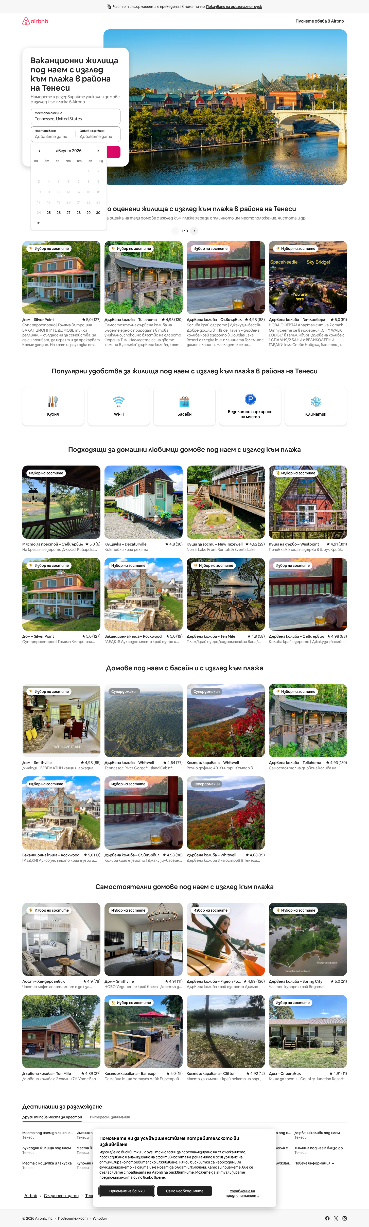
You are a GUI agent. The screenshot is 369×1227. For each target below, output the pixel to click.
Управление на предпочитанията (242, 1193)
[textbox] (53, 136)
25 (49, 212)
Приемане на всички (126, 1191)
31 (39, 223)
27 (68, 212)
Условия (100, 1218)
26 (59, 212)
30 (98, 212)
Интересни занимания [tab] (110, 1117)
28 (79, 212)
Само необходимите (184, 1191)
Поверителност (73, 1218)
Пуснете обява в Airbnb (320, 21)
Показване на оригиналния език (234, 6)
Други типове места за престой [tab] (52, 1117)
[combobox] (75, 119)
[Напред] (194, 231)
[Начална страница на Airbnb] (35, 21)
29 (88, 212)
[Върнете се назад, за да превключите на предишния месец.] (39, 150)
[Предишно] (175, 231)
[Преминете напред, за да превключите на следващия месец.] (97, 150)
